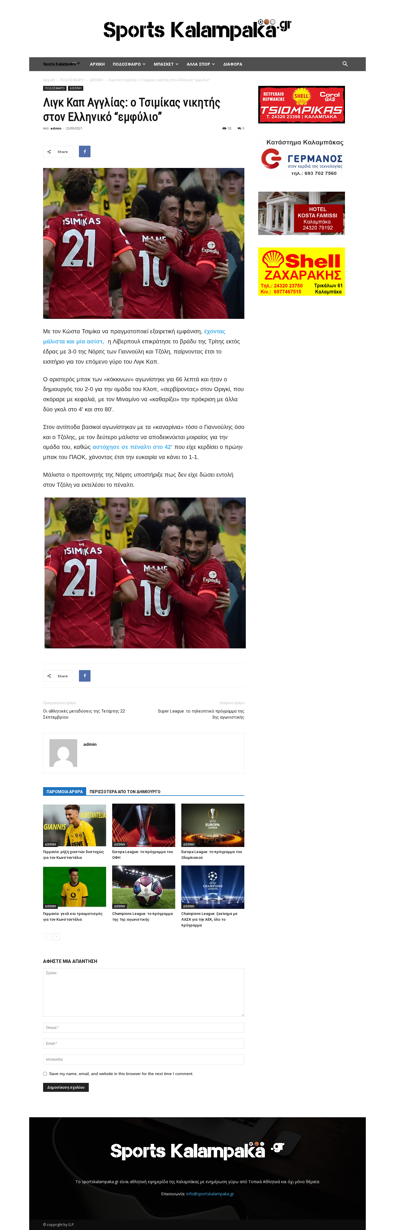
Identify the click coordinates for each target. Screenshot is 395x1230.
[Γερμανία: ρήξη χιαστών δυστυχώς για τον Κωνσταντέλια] (74, 825)
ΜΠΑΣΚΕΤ (164, 64)
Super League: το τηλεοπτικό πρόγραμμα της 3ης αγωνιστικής (201, 714)
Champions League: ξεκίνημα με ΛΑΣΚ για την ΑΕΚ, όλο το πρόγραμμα (209, 919)
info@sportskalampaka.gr (210, 1193)
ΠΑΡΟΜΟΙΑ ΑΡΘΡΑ (65, 791)
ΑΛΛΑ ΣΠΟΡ (198, 64)
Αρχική (49, 79)
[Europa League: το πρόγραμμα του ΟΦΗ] (143, 825)
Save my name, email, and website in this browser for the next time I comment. (121, 1073)
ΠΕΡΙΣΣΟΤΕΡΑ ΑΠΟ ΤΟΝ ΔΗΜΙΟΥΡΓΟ (125, 791)
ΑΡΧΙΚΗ (97, 64)
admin (56, 128)
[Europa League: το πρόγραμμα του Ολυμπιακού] (212, 825)
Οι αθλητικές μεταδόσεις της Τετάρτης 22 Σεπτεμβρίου (84, 714)
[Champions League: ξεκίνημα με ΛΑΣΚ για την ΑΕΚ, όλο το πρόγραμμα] (212, 887)
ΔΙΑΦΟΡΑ (232, 64)
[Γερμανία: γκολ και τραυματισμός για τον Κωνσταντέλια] (74, 887)
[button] (345, 64)
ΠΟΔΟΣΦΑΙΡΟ (127, 64)
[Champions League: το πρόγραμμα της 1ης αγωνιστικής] (143, 887)
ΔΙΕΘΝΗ (96, 79)
